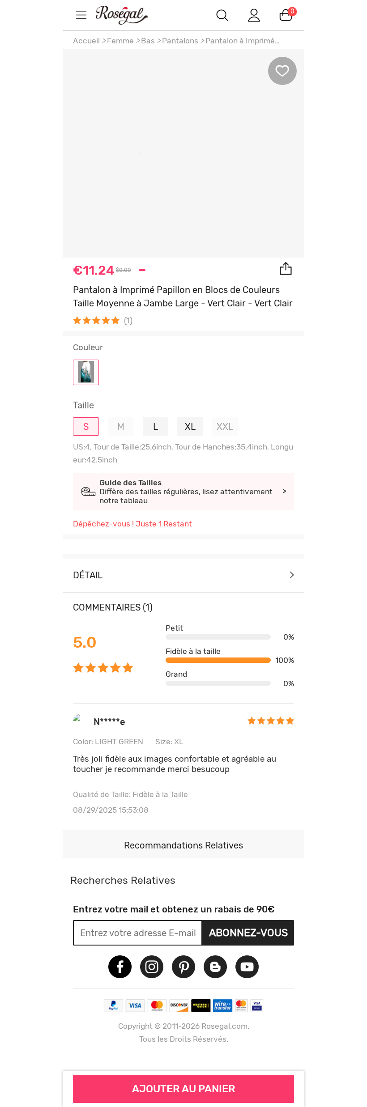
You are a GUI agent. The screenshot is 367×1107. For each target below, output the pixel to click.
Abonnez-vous (248, 932)
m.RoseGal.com (129, 15)
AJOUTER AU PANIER (183, 1088)
